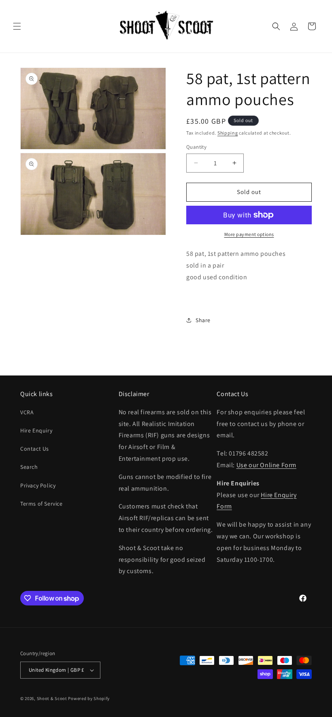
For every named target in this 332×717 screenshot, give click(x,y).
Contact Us (34, 448)
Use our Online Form (266, 465)
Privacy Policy (37, 485)
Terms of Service (41, 503)
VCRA (27, 412)
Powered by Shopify (89, 698)
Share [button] (203, 320)
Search (29, 466)
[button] (17, 26)
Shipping (227, 133)
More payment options (249, 234)
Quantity (196, 146)
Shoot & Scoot (52, 698)
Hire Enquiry (36, 430)
